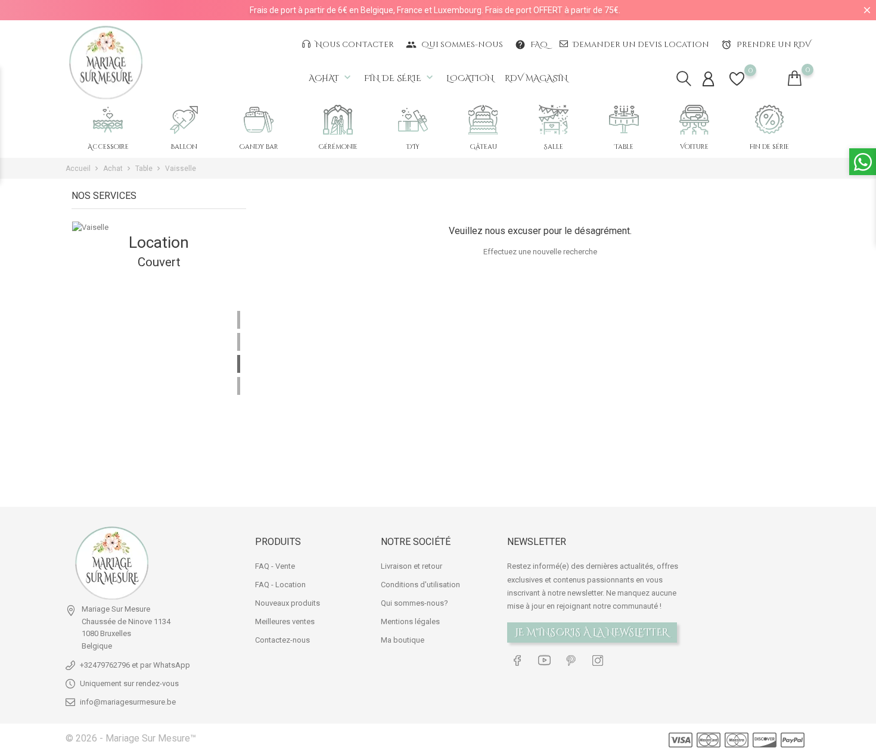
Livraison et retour (411, 566)
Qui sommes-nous (454, 44)
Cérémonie (338, 146)
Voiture (694, 146)
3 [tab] (238, 364)
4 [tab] (238, 386)
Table (623, 146)
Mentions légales (410, 621)
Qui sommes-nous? (414, 603)
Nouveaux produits (287, 603)
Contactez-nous (282, 639)
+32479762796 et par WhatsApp (135, 664)
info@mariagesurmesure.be (128, 701)
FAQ (531, 44)
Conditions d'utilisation (420, 584)
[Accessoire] (108, 120)
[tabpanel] (159, 355)
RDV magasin (536, 78)
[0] (736, 86)
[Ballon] (184, 120)
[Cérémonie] (338, 120)
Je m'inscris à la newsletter (592, 632)
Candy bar (259, 146)
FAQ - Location (280, 584)
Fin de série (400, 77)
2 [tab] (238, 342)
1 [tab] (238, 320)
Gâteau (483, 146)
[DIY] (413, 120)
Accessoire (108, 146)
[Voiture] (694, 120)
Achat (331, 77)
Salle (553, 146)
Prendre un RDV (765, 44)
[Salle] (554, 120)
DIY (413, 146)
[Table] (624, 120)
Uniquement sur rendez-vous (129, 683)
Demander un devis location (640, 44)
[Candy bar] (259, 120)
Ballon (183, 146)
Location (470, 78)
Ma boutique (402, 639)
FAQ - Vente (275, 566)
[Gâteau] (483, 120)
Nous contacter (353, 44)
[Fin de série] (769, 120)
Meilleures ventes (285, 621)
